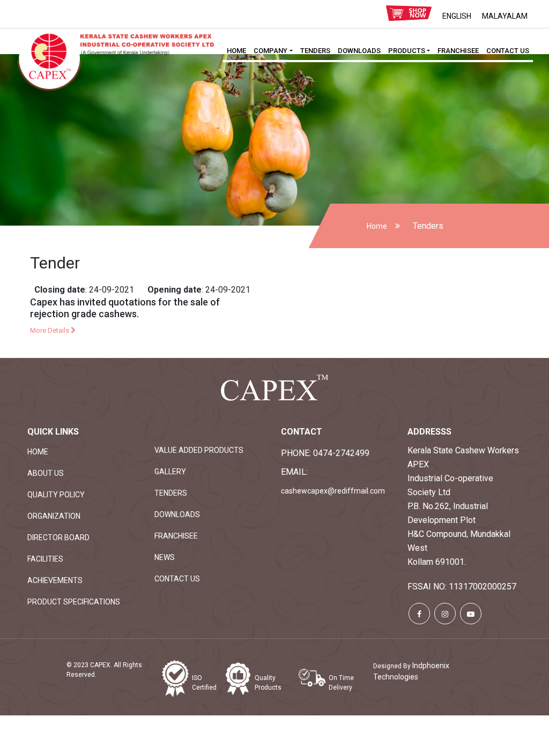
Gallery (170, 471)
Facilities (45, 559)
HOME (236, 51)
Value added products (198, 450)
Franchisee (458, 51)
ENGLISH (456, 16)
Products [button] (406, 51)
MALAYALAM (505, 16)
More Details (50, 330)
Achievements (55, 580)
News (164, 557)
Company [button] (270, 51)
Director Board (58, 537)
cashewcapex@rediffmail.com (333, 491)
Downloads (359, 51)
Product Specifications (73, 601)
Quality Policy (56, 494)
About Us (45, 473)
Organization (53, 516)
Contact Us (507, 51)
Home (377, 226)
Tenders (315, 51)
